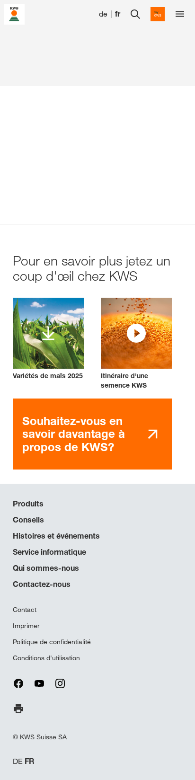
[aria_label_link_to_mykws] (158, 14)
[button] (136, 344)
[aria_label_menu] (180, 14)
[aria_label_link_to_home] (14, 13)
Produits (28, 503)
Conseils (28, 519)
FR (30, 761)
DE (18, 761)
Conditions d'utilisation (46, 658)
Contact (24, 609)
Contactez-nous (42, 584)
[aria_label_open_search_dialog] (135, 14)
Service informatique (49, 552)
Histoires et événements (56, 536)
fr (117, 13)
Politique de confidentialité (52, 642)
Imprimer (26, 625)
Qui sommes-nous (46, 568)
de (103, 13)
